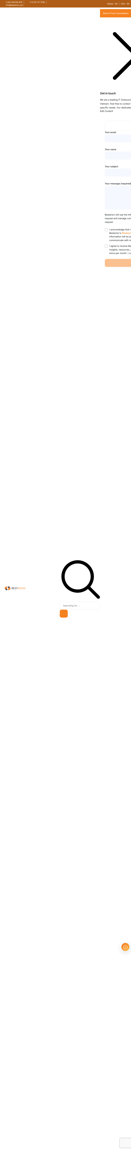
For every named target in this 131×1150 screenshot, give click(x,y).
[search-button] (64, 614)
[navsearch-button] (81, 598)
